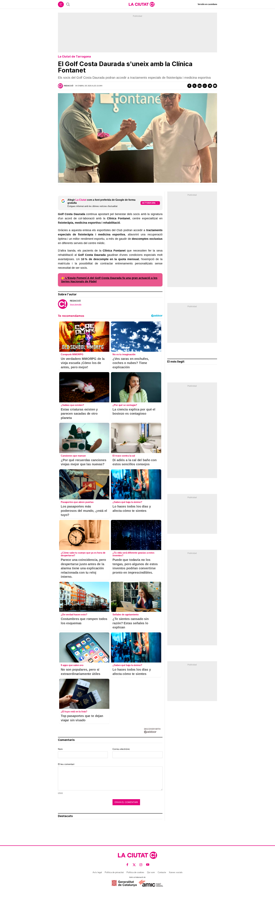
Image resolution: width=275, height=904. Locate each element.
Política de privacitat (114, 872)
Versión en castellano (207, 4)
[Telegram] (210, 86)
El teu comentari (66, 764)
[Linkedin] (199, 86)
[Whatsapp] (205, 86)
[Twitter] (194, 86)
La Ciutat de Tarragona (74, 56)
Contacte (162, 872)
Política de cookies (135, 872)
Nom (60, 749)
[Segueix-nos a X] (134, 865)
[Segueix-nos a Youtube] (148, 865)
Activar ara (148, 203)
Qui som (151, 872)
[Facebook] (189, 86)
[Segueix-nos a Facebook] (127, 865)
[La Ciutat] (142, 4)
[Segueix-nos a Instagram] (141, 865)
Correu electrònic (121, 749)
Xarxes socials (176, 872)
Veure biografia (75, 304)
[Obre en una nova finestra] (124, 883)
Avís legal (97, 872)
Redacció (68, 86)
